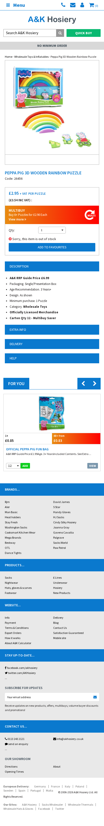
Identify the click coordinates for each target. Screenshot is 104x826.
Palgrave (58, 537)
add (25, 466)
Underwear (60, 582)
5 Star (56, 507)
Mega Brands (13, 537)
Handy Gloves (61, 512)
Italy (67, 786)
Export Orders (13, 633)
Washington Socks (16, 527)
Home (8, 56)
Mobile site (59, 638)
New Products (61, 593)
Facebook (44, 808)
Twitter (59, 808)
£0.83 (59, 438)
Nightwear (11, 582)
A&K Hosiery (29, 804)
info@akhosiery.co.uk (70, 739)
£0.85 (9, 438)
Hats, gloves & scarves (18, 588)
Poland (79, 786)
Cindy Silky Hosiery (64, 522)
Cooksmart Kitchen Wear (20, 532)
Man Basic (11, 512)
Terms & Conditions (17, 628)
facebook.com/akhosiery (22, 668)
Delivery (58, 617)
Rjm (7, 502)
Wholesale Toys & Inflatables (31, 56)
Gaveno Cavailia (63, 532)
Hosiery (57, 588)
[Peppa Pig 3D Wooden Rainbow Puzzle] (52, 107)
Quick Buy (83, 33)
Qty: (12, 230)
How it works (12, 638)
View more (16, 219)
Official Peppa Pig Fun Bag (27, 449)
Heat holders (13, 517)
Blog (56, 622)
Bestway (10, 542)
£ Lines (57, 577)
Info (7, 617)
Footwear (10, 593)
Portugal (35, 790)
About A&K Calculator (18, 643)
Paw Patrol (59, 548)
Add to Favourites (52, 247)
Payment (10, 622)
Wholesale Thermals (80, 804)
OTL (7, 548)
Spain (21, 790)
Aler (7, 507)
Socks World (60, 542)
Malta (49, 790)
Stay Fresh (11, 522)
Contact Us (60, 628)
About (56, 766)
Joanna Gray (61, 527)
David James (61, 502)
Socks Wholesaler (52, 804)
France (55, 786)
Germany (40, 786)
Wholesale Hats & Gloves (18, 808)
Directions (11, 766)
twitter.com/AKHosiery (21, 673)
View (92, 466)
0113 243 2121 (15, 739)
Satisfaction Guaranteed (68, 633)
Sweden (8, 790)
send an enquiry (18, 744)
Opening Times (14, 771)
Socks (8, 577)
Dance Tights (13, 553)
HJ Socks (58, 517)
